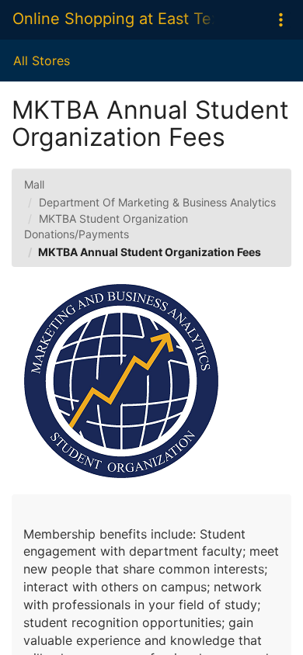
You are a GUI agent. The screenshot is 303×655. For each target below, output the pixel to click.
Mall (34, 184)
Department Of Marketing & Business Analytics (157, 202)
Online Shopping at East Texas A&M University (113, 18)
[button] (281, 20)
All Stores (41, 60)
